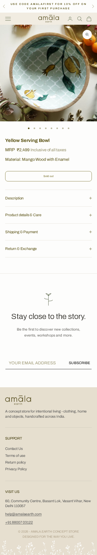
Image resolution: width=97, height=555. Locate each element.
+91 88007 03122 (19, 522)
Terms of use (15, 456)
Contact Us (14, 449)
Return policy (15, 462)
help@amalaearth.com (23, 514)
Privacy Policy (16, 469)
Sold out (48, 176)
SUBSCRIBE (79, 363)
